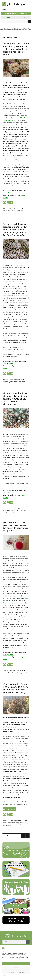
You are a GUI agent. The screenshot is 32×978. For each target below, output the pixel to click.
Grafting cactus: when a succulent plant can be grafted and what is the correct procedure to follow (16, 49)
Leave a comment (23, 383)
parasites (9, 824)
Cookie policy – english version (11, 976)
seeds (8, 383)
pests (12, 824)
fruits (18, 670)
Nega (16, 967)
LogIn (22, 195)
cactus (4, 210)
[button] (29, 948)
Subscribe (5, 197)
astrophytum (17, 379)
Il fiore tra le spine (16, 4)
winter (16, 383)
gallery (8, 510)
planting (4, 672)
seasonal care (22, 381)
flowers (21, 822)
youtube (10, 674)
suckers (25, 824)
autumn (22, 379)
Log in (23, 18)
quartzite (16, 381)
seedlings (5, 383)
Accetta (16, 963)
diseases (17, 822)
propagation (5, 212)
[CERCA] (29, 21)
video (6, 674)
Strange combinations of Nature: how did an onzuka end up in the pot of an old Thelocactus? (15, 399)
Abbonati (11, 193)
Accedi (5, 193)
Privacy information (23, 976)
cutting (13, 822)
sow (22, 672)
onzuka (11, 510)
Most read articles (22, 209)
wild (15, 512)
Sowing (11, 379)
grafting (22, 210)
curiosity (4, 510)
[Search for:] (14, 21)
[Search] (28, 942)
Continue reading (9, 808)
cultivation (8, 210)
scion (15, 212)
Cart (8, 18)
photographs (17, 510)
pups (21, 824)
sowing (12, 383)
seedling (4, 512)
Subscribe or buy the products (16, 14)
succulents (19, 212)
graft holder (13, 210)
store (4, 674)
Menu (4, 9)
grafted (18, 210)
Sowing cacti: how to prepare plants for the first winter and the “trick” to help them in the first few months (15, 229)
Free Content (18, 820)
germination (22, 670)
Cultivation (15, 209)
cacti (24, 820)
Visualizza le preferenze (16, 972)
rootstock (11, 212)
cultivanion (5, 381)
